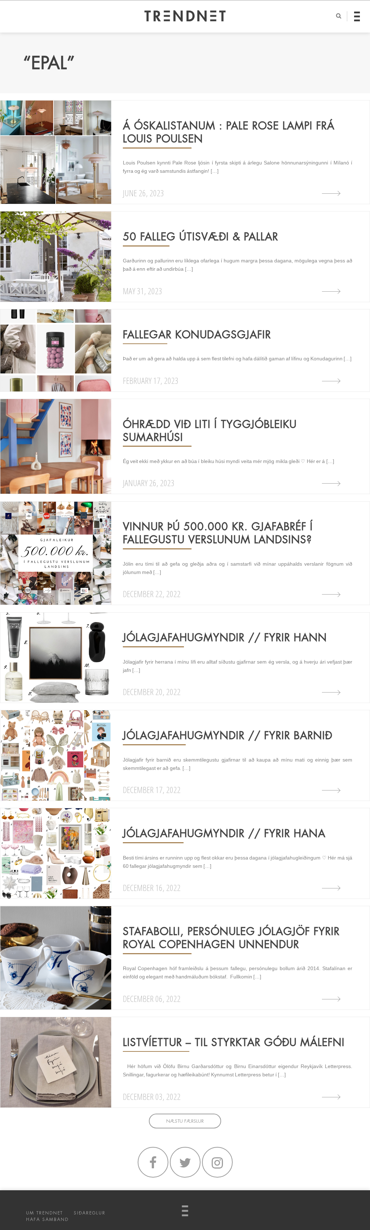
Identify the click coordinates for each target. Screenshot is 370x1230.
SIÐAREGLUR (90, 1213)
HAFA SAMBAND (47, 1219)
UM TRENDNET (44, 1213)
